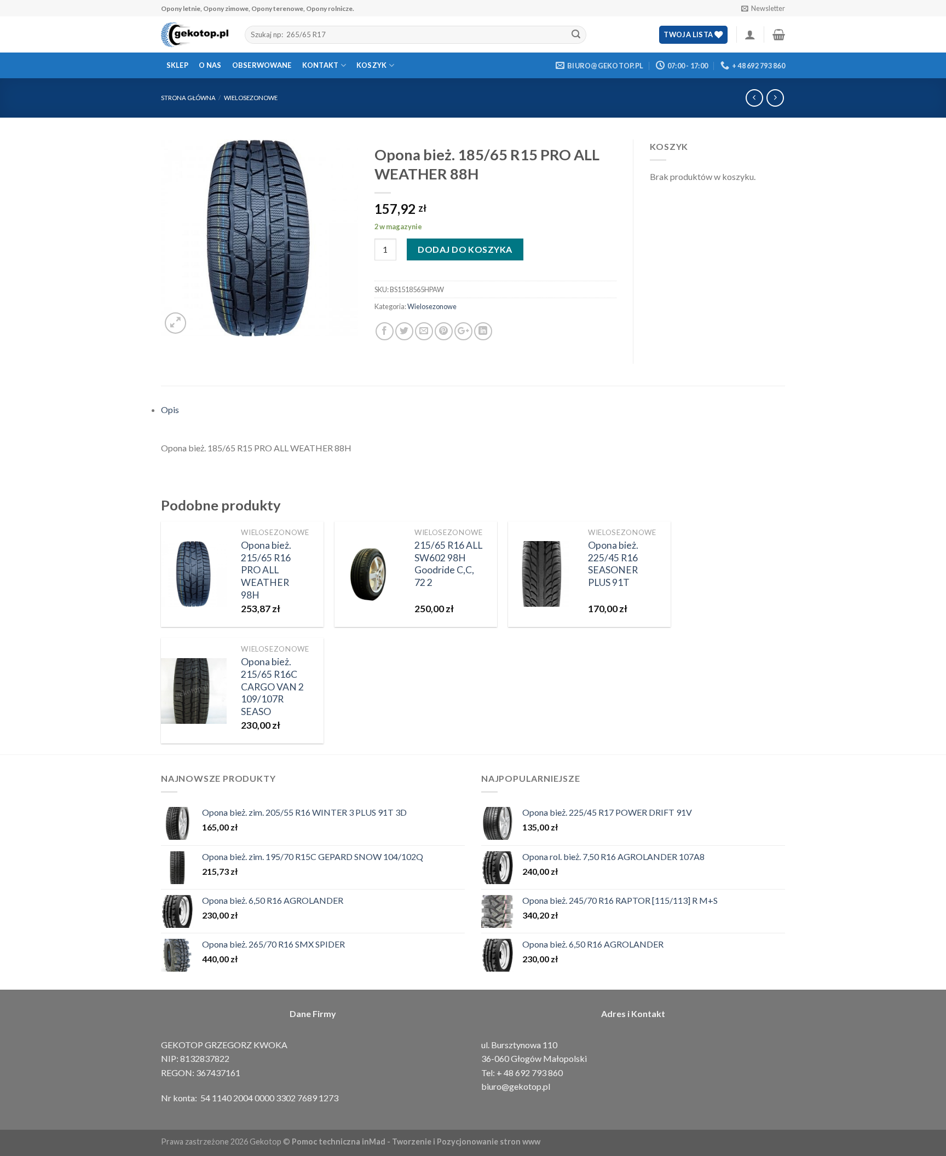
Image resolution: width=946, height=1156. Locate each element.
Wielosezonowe (251, 97)
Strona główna (188, 97)
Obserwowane (262, 65)
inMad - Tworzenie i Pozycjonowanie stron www (451, 1141)
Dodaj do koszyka (465, 249)
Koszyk (371, 65)
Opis (170, 409)
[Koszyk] (778, 34)
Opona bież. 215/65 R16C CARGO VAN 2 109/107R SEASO (272, 686)
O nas (210, 65)
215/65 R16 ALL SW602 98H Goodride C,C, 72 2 (448, 564)
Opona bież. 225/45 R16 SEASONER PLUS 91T (613, 564)
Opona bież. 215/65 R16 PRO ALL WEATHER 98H (266, 570)
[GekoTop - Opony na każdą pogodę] (194, 35)
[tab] (473, 410)
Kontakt (320, 65)
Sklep (177, 65)
